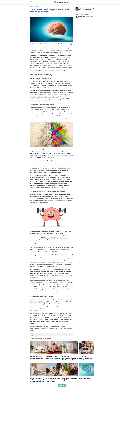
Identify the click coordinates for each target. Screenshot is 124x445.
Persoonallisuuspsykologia (36, 376)
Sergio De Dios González (85, 9)
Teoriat (80, 376)
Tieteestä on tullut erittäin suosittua (59, 57)
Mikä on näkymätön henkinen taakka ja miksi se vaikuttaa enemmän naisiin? (37, 379)
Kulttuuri (64, 355)
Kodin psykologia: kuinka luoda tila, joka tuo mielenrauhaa (37, 358)
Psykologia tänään (34, 355)
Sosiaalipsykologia (67, 376)
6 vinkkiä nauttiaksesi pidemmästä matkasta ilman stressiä (53, 379)
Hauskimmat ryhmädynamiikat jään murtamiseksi (85, 358)
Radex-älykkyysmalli (85, 378)
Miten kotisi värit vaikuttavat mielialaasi (53, 357)
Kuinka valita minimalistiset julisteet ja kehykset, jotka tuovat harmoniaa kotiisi (70, 358)
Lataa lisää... (62, 385)
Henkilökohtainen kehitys (85, 355)
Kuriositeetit (49, 376)
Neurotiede (32, 6)
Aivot (37, 6)
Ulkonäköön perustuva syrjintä (69, 379)
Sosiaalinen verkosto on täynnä (53, 48)
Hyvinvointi (49, 355)
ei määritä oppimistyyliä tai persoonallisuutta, (57, 155)
